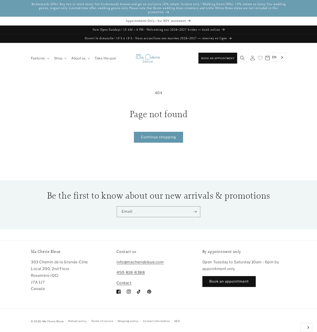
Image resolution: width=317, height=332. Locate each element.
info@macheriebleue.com (140, 262)
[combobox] (278, 57)
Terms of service (102, 321)
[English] (306, 327)
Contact (123, 283)
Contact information (156, 321)
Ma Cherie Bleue (53, 321)
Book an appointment (217, 58)
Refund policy (77, 321)
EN (274, 57)
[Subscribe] (195, 211)
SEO (177, 321)
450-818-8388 (130, 272)
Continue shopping (158, 137)
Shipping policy (128, 321)
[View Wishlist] (260, 58)
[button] (39, 58)
